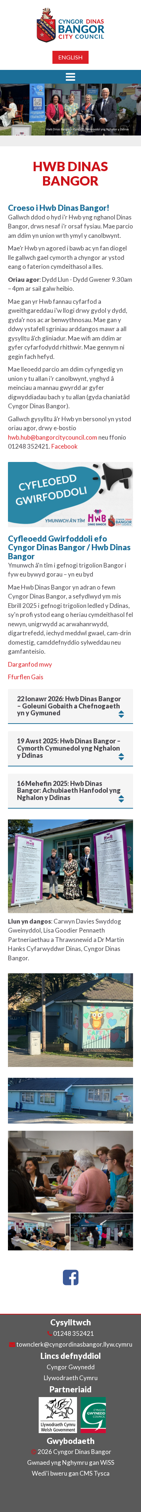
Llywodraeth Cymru (71, 1378)
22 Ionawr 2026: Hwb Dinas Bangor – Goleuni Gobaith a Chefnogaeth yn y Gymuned (69, 706)
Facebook (64, 446)
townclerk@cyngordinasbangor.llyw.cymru (74, 1344)
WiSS (107, 1462)
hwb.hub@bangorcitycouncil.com (52, 437)
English (70, 57)
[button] (70, 77)
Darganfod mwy (30, 664)
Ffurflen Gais (25, 677)
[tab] (70, 706)
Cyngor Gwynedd (71, 1367)
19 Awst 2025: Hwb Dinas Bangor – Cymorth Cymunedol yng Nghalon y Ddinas (69, 748)
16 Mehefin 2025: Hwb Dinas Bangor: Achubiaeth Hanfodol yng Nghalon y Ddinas (69, 790)
